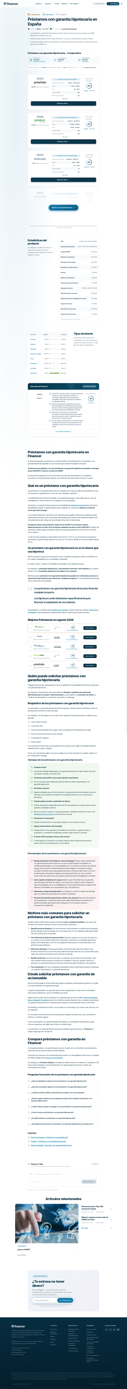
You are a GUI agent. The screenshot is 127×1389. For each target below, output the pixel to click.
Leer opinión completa (63, 431)
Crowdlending (72, 1348)
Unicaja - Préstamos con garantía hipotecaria (48, 1141)
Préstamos (53, 1329)
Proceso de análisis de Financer (93, 1343)
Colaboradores (100, 3)
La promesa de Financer (69, 29)
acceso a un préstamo (54, 1058)
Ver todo (84, 1228)
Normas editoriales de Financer (93, 1338)
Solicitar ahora (62, 103)
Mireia (39, 29)
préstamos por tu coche (43, 814)
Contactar (90, 1332)
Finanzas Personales (53, 1333)
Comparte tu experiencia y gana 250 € (93, 1359)
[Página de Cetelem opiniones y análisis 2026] (40, 121)
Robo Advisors (73, 1338)
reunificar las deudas (59, 610)
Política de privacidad (90, 1351)
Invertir (52, 1336)
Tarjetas (53, 1339)
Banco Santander (90, 998)
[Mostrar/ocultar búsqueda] (121, 3)
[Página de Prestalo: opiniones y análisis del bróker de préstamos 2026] (40, 82)
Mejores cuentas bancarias (73, 1330)
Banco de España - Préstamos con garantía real (49, 1137)
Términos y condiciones (109, 1384)
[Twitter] (110, 1329)
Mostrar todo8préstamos (62, 208)
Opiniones (53, 1345)
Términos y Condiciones (90, 1347)
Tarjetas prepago (74, 1341)
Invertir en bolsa (73, 1351)
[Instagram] (114, 1329)
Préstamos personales (72, 1344)
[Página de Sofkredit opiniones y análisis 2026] (40, 159)
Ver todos (95, 1164)
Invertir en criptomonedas (73, 1334)
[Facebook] (106, 1329)
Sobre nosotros (92, 1329)
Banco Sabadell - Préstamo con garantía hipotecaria (51, 1145)
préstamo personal (78, 505)
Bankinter (45, 1000)
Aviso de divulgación (93, 1355)
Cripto (52, 1342)
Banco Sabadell (34, 1000)
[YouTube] (118, 1329)
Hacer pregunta (88, 1181)
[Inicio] (11, 3)
